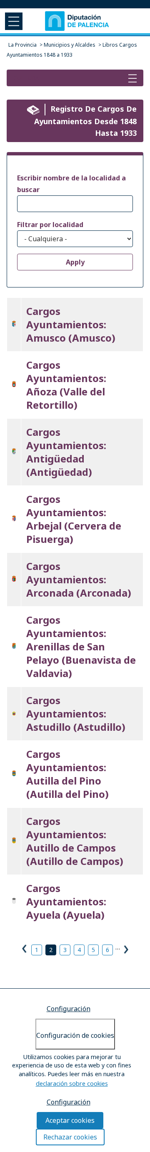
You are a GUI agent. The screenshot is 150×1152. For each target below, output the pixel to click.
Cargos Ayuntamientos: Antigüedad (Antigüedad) (66, 452)
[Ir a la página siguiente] (125, 948)
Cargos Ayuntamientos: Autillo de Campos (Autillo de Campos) (74, 841)
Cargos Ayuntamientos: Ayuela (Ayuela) (66, 901)
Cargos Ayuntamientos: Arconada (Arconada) (78, 579)
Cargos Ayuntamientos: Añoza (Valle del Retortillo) (66, 385)
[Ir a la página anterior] (25, 950)
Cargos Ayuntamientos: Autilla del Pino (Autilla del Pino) (67, 774)
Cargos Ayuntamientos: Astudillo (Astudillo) (75, 713)
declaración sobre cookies (72, 1083)
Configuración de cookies (75, 1035)
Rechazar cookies (70, 1137)
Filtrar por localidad (50, 224)
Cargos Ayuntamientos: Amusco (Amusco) (70, 324)
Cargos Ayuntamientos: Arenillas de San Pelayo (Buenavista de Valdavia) (81, 646)
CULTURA (26, 78)
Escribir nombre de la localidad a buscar (71, 183)
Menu (13, 21)
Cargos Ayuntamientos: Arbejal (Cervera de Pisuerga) (73, 519)
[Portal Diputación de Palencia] (77, 20)
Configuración (68, 1008)
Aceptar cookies (70, 1120)
